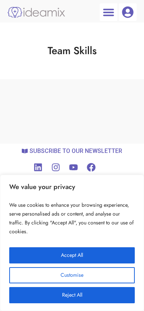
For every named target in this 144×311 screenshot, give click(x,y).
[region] (72, 243)
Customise (72, 275)
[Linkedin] (38, 167)
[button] (108, 12)
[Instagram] (56, 167)
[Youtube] (73, 167)
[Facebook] (91, 167)
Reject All (72, 294)
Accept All (72, 255)
